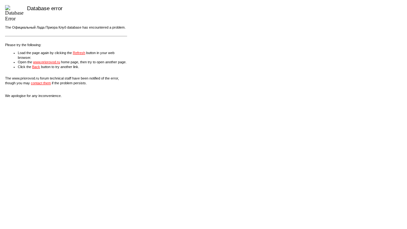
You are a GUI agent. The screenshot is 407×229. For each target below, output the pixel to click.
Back (36, 67)
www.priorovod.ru (46, 62)
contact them (41, 83)
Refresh (79, 53)
